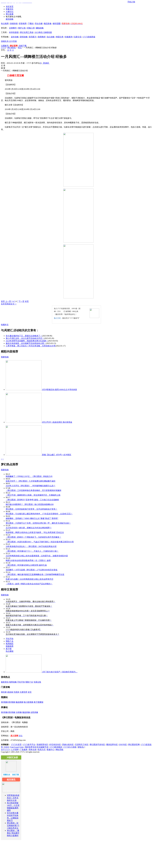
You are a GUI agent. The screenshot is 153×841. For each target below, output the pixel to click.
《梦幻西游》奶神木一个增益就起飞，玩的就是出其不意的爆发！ (33, 537)
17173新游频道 (56, 747)
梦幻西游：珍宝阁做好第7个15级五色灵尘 (13, 825)
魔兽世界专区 (112, 745)
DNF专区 (123, 745)
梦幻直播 (9, 14)
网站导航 (59, 750)
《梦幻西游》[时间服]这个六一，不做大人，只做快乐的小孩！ (32, 551)
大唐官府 (23, 692)
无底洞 (16, 692)
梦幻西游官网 (134, 745)
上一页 (8, 301)
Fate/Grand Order (17, 747)
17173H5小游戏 (69, 747)
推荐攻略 (13, 682)
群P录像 (11, 712)
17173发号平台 (29, 745)
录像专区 (9, 9)
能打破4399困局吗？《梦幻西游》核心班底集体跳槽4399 (30, 504)
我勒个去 (9, 641)
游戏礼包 (5, 41)
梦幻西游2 (11, 48)
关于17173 (5, 750)
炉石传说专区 (55, 745)
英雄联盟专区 (42, 745)
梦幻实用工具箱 (26, 32)
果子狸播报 (38, 702)
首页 (3, 301)
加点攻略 (51, 37)
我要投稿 (5, 357)
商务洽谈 (32, 750)
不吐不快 (9, 639)
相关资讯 (11, 779)
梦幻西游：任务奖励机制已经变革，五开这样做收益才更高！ (31, 509)
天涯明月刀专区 (81, 745)
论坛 (20, 736)
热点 (20, 48)
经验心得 (31, 28)
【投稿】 (46, 63)
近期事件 (13, 28)
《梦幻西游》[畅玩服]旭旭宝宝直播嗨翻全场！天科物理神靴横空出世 (35, 574)
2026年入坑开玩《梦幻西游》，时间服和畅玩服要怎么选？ (30, 486)
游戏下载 (23, 46)
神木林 (4, 692)
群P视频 (11, 702)
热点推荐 (5, 24)
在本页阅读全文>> (8, 304)
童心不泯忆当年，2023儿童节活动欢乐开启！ (25, 338)
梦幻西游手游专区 (97, 745)
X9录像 (19, 712)
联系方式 (41, 750)
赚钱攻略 (40, 28)
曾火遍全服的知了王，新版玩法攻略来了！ (24, 336)
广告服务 (23, 750)
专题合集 (37, 682)
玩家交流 (77, 37)
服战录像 (26, 712)
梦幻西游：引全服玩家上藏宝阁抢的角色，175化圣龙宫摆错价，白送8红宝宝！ (39, 514)
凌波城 (10, 692)
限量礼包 (6, 774)
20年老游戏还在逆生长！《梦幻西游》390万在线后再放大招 (31, 546)
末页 (27, 301)
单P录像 (4, 712)
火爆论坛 (9, 12)
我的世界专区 (30, 747)
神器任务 (59, 37)
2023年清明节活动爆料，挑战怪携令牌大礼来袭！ (27, 341)
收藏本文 (5, 325)
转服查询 (68, 37)
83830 (6, 747)
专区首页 (9, 7)
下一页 (21, 301)
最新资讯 (5, 682)
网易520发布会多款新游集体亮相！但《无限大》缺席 (28, 560)
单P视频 (4, 702)
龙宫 (30, 692)
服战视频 (19, 702)
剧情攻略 (24, 37)
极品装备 (48, 24)
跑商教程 (42, 37)
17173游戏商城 (89, 37)
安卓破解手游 (42, 747)
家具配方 (33, 37)
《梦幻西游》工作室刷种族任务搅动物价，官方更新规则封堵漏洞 (33, 490)
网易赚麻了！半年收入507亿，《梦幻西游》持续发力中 (29, 476)
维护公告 (22, 28)
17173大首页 (16, 745)
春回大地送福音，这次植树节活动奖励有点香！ (26, 343)
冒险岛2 (81, 747)
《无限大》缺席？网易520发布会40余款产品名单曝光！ (29, 584)
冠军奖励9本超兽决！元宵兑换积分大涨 (13, 797)
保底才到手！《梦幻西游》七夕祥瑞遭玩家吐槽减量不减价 (30, 481)
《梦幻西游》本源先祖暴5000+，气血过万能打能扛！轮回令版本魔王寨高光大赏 (40, 542)
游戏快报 (14, 24)
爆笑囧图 (56, 24)
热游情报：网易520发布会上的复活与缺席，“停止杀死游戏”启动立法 (35, 532)
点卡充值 (13, 41)
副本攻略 (15, 37)
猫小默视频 (28, 702)
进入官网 (14, 736)
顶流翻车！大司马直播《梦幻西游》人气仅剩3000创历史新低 (31, 570)
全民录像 (34, 712)
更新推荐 (23, 24)
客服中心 (50, 750)
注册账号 (5, 46)
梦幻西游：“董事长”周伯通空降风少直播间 (13, 833)
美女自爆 (39, 24)
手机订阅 (131, 2)
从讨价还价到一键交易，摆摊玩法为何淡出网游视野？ (29, 528)
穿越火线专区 (68, 745)
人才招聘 (15, 750)
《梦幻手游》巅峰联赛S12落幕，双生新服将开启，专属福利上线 (33, 495)
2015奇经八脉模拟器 (43, 32)
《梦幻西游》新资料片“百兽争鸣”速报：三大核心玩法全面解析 (32, 500)
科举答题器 (14, 32)
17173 (3, 48)
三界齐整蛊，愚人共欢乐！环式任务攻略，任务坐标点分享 (30, 346)
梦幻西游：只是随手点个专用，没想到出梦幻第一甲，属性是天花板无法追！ (38, 523)
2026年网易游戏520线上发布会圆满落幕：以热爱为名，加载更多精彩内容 (37, 556)
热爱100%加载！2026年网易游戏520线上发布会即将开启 (29, 579)
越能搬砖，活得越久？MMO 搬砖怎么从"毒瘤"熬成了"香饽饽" (32, 518)
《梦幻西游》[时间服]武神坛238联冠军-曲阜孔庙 (26, 565)
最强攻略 (9, 19)
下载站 (31, 24)
